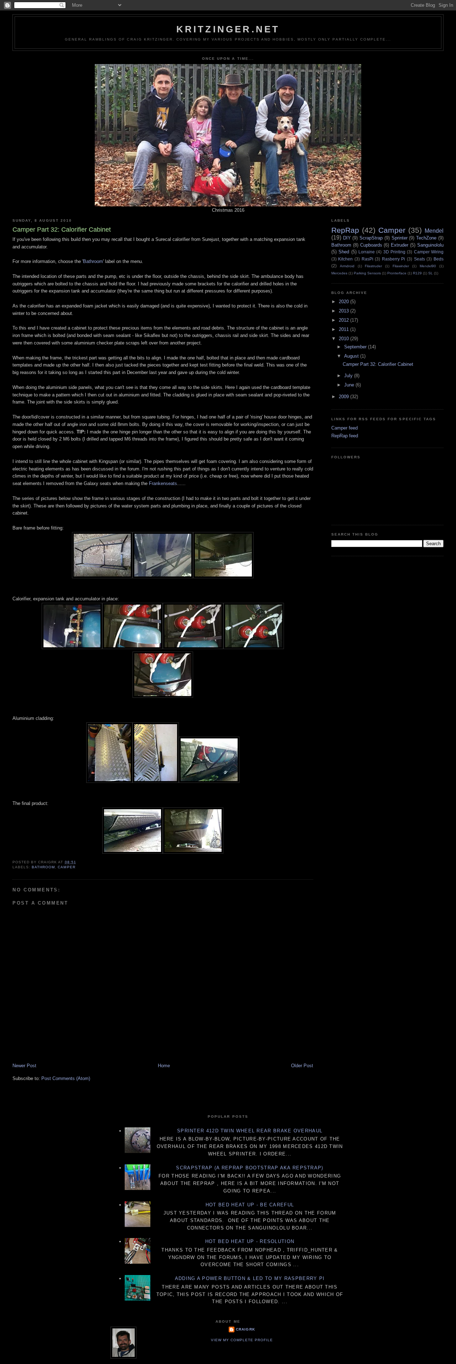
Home (164, 1065)
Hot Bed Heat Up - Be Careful (250, 1204)
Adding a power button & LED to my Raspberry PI (250, 1278)
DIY (347, 238)
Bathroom (93, 261)
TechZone (426, 238)
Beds (439, 259)
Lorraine (366, 251)
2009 (344, 396)
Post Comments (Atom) (65, 1078)
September (356, 346)
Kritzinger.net (228, 29)
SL (430, 273)
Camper (66, 867)
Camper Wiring (429, 251)
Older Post (302, 1065)
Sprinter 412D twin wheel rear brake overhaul (249, 1130)
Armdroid (347, 266)
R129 (417, 273)
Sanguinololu (430, 245)
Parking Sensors (367, 273)
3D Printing (394, 251)
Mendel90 (428, 266)
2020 (344, 301)
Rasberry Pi (393, 259)
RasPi (367, 259)
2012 (344, 320)
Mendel (434, 231)
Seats (419, 259)
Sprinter (400, 238)
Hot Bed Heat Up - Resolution (249, 1241)
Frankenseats (163, 483)
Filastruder (373, 266)
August (352, 356)
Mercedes (339, 273)
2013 (344, 311)
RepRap (345, 230)
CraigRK (245, 1329)
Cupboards (371, 245)
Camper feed (344, 428)
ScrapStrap (371, 238)
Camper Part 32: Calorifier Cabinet (378, 364)
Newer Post (24, 1065)
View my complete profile (242, 1340)
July (349, 375)
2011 (344, 329)
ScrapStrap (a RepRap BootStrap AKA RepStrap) (249, 1167)
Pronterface (396, 273)
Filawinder (401, 266)
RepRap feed (344, 435)
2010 (344, 338)
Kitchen (345, 259)
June (350, 385)
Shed (343, 251)
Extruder (399, 245)
